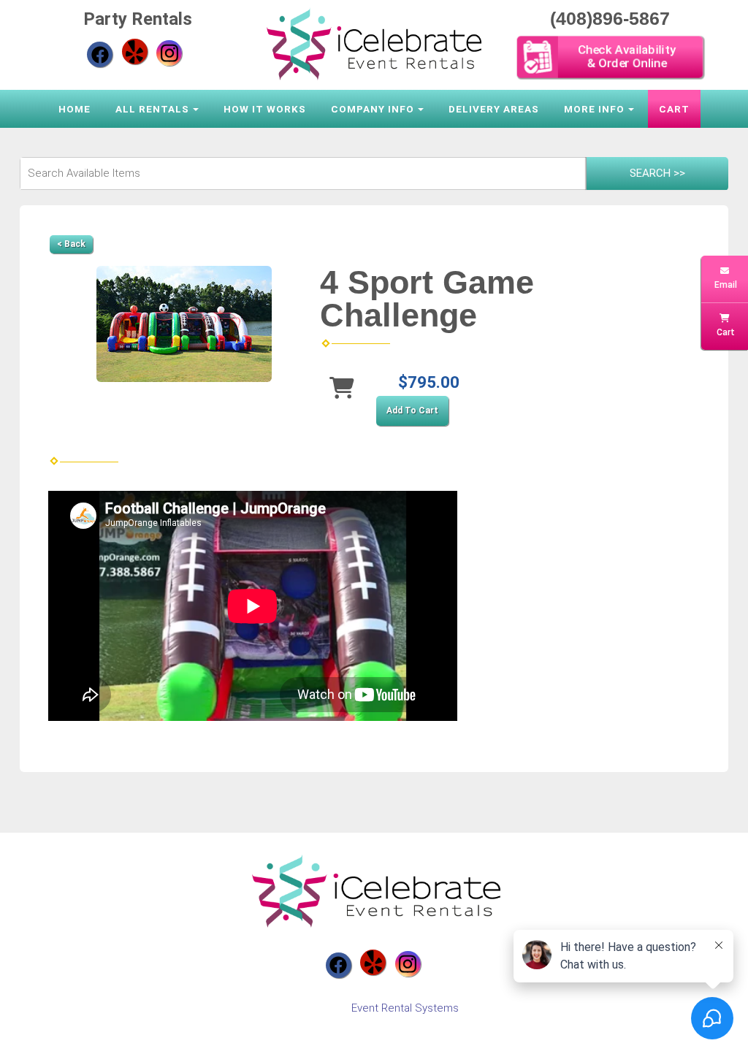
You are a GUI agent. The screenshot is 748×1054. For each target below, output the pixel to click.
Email (724, 285)
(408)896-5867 (610, 18)
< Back (71, 244)
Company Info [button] (372, 109)
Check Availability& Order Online (627, 56)
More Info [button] (594, 109)
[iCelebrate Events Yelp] (135, 51)
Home (74, 109)
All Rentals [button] (152, 109)
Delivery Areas (494, 109)
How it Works (265, 109)
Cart (674, 109)
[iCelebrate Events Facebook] (99, 54)
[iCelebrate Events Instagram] (169, 53)
